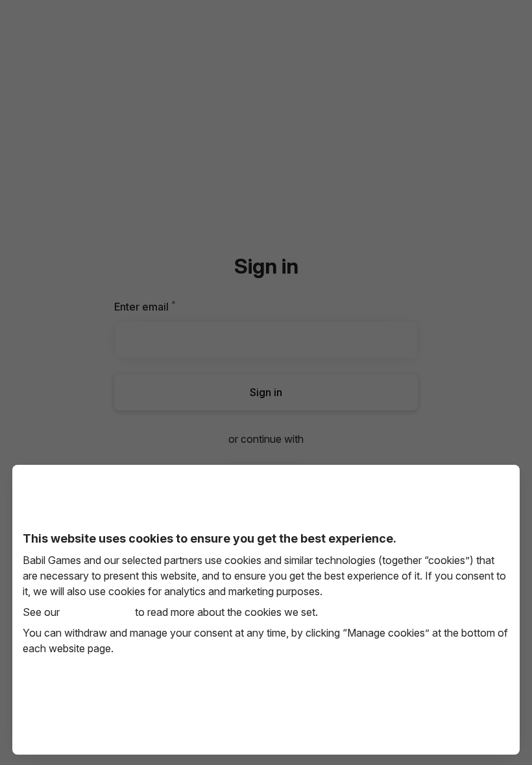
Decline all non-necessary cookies (266, 713)
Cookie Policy (97, 612)
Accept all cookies (101, 713)
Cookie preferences (430, 713)
